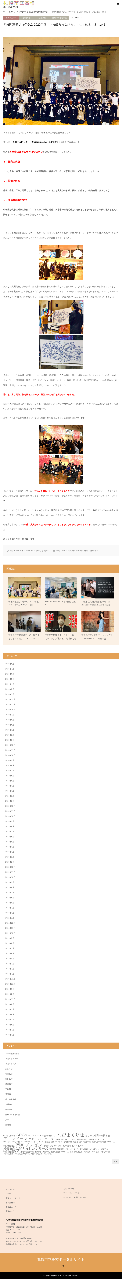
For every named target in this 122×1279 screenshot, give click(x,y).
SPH (34, 1136)
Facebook (59, 1265)
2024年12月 (10, 745)
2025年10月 (10, 709)
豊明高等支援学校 (27, 1152)
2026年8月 (9, 664)
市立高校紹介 (11, 1203)
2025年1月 (9, 740)
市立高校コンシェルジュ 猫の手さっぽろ (32, 551)
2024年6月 (9, 776)
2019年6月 (9, 1014)
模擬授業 (52, 1149)
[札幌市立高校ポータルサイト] (18, 4)
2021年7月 (9, 948)
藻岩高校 (42, 18)
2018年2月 (9, 1035)
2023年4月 (9, 847)
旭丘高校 (8, 1079)
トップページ (11, 1189)
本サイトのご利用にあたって (75, 1197)
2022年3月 (9, 908)
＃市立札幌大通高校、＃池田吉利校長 (28, 1154)
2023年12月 (10, 806)
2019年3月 (9, 1019)
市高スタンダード (13, 1198)
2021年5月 (9, 958)
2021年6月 (9, 953)
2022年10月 (10, 877)
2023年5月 (9, 842)
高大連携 (87, 1152)
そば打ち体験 (47, 1136)
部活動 (8, 1125)
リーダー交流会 (44, 1142)
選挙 (71, 1152)
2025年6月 (9, 720)
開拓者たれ (78, 1152)
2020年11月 (10, 984)
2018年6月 (9, 1025)
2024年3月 (9, 791)
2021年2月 (9, 969)
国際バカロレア (56, 1142)
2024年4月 (9, 786)
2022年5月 (9, 903)
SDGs (21, 1135)
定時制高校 (68, 1142)
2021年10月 (10, 933)
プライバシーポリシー (72, 1193)
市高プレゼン (29, 1145)
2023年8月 (9, 826)
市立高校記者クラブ (13, 1054)
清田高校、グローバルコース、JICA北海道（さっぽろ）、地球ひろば (82, 1149)
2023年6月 (9, 837)
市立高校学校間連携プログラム (103, 1142)
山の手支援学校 (85, 1142)
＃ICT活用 (95, 1152)
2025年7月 (9, 715)
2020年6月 (9, 989)
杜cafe (74, 1146)
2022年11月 (10, 872)
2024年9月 (9, 760)
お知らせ (8, 1069)
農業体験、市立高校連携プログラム (56, 1152)
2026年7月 (9, 669)
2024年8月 (9, 765)
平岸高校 (8, 1089)
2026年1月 (9, 694)
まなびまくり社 (68, 1135)
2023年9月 (9, 821)
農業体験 (38, 1152)
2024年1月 (9, 801)
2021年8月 (9, 943)
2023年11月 (10, 811)
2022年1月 (9, 918)
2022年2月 (9, 913)
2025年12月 (10, 699)
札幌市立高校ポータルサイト (61, 1259)
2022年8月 (9, 887)
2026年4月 (9, 684)
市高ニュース (11, 18)
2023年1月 (9, 862)
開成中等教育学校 (59, 18)
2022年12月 (10, 867)
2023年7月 (9, 831)
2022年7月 (9, 892)
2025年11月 (10, 704)
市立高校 (8, 1074)
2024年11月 (10, 750)
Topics (8, 1194)
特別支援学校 (11, 1151)
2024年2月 (9, 796)
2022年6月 (9, 898)
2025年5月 (9, 725)
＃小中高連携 (8, 1154)
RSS (63, 1265)
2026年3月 (9, 689)
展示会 (75, 1142)
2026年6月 (9, 674)
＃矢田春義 (47, 1154)
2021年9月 (9, 938)
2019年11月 (10, 999)
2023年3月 (9, 852)
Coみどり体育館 (9, 1136)
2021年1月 (9, 974)
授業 (7, 1120)
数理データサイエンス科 (53, 1146)
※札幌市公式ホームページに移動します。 (23, 1244)
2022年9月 (9, 882)
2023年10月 (10, 816)
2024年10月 (10, 755)
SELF (30, 1136)
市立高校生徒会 (9, 1146)
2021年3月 (9, 964)
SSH (39, 1136)
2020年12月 (10, 979)
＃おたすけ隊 (105, 1152)
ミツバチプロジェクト (29, 1142)
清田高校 (8, 1094)
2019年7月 (9, 1009)
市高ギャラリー (11, 1059)
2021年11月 (10, 928)
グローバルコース (41, 1139)
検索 (115, 1161)
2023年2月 (9, 857)
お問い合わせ (68, 1189)
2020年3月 (9, 994)
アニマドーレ (15, 1139)
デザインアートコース (97, 1139)
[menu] (117, 4)
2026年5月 (9, 679)
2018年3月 (9, 1030)
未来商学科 (67, 1146)
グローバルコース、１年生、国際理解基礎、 (71, 1139)
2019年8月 (9, 1004)
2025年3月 (9, 730)
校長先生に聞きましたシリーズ (25, 1148)
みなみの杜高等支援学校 (97, 1135)
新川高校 (8, 1084)
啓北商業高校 (10, 1099)
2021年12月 (10, 923)
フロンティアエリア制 (11, 1142)
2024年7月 (9, 770)
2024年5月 (9, 781)
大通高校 (26, 18)
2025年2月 (9, 735)
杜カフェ (81, 1146)
